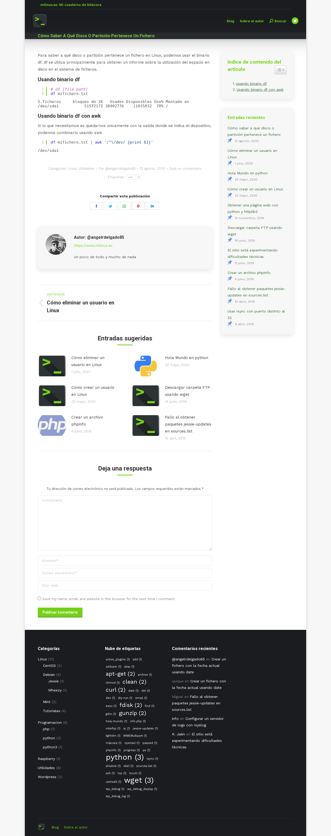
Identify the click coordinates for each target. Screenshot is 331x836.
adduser (113, 666)
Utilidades (86, 168)
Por (117, 168)
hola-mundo (116, 721)
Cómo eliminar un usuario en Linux (87, 361)
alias (129, 666)
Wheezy (55, 690)
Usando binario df (251, 83)
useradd (113, 781)
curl (115, 689)
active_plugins (118, 659)
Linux (72, 168)
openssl (132, 743)
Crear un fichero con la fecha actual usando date (199, 665)
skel (128, 766)
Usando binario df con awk (260, 89)
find (149, 706)
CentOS (49, 665)
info (175, 718)
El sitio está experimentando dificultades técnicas (253, 253)
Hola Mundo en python (186, 357)
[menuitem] (230, 21)
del (145, 690)
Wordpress (47, 777)
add (137, 659)
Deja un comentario (185, 168)
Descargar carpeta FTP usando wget (187, 391)
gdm (111, 714)
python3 (50, 747)
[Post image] (52, 366)
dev (110, 698)
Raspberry (46, 759)
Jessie (53, 681)
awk (130, 177)
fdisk (130, 705)
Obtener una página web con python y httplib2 (253, 208)
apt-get (120, 673)
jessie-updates (145, 728)
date (133, 690)
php (46, 729)
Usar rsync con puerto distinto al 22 (256, 314)
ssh (110, 773)
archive (145, 674)
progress (132, 750)
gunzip (132, 713)
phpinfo (113, 750)
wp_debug (115, 789)
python (49, 738)
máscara (114, 743)
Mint (46, 702)
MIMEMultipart (135, 735)
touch (135, 773)
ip (126, 728)
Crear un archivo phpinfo (87, 421)
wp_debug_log (118, 796)
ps (146, 750)
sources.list (146, 766)
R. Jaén (178, 734)
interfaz (113, 728)
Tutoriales (51, 711)
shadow (113, 766)
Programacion (50, 722)
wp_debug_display (142, 789)
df (139, 177)
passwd (149, 743)
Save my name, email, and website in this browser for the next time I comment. (109, 599)
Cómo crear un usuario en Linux (92, 391)
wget (139, 780)
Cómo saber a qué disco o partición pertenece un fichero (254, 131)
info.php (138, 721)
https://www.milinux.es (93, 246)
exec (111, 706)
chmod (113, 682)
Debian (49, 675)
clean (134, 681)
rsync (152, 758)
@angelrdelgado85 (188, 659)
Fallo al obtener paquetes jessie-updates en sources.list (188, 424)
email (141, 698)
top (122, 773)
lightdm (113, 735)
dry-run (125, 698)
